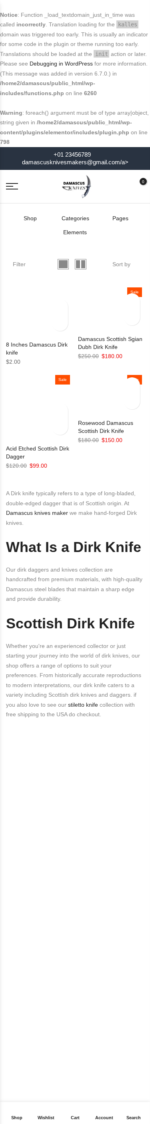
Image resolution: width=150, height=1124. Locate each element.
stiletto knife (82, 705)
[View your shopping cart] (137, 186)
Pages (120, 218)
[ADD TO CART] (60, 323)
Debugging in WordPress (61, 63)
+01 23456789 (71, 154)
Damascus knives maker (37, 513)
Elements (75, 232)
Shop (30, 218)
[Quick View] (60, 307)
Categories (75, 218)
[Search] (123, 186)
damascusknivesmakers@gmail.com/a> (75, 162)
